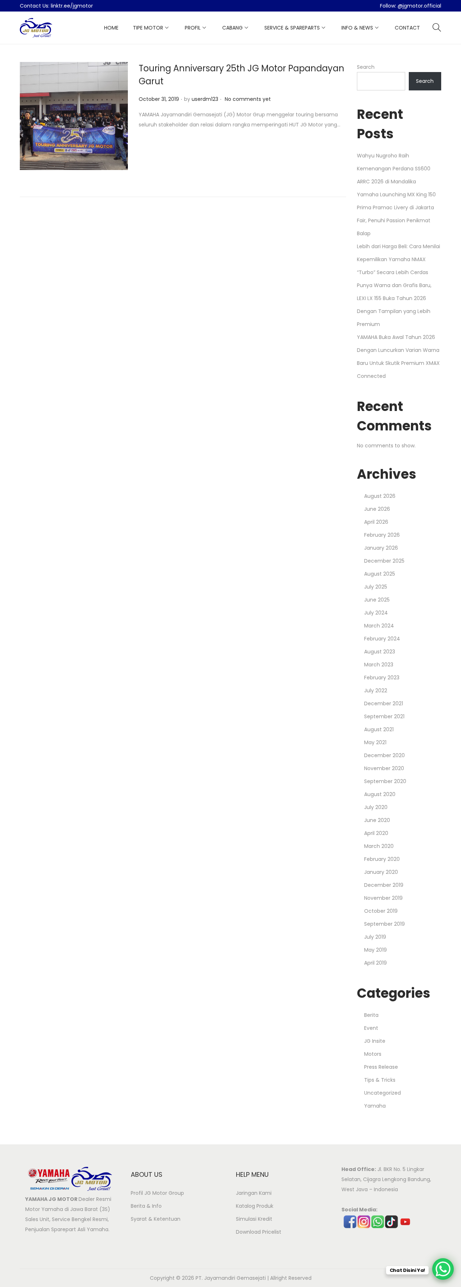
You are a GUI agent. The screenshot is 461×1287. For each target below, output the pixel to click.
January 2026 (381, 547)
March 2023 (378, 664)
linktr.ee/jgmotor (72, 5)
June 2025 (377, 599)
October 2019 (381, 911)
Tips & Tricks (379, 1079)
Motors (372, 1054)
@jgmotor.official (419, 5)
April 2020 (376, 833)
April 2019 (375, 962)
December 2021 (383, 703)
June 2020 (377, 820)
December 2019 (383, 885)
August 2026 (379, 496)
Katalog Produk (254, 1206)
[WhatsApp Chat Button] (443, 1269)
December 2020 (384, 755)
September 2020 (385, 781)
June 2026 (377, 509)
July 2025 (375, 586)
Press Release (381, 1067)
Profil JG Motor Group (157, 1193)
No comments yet (248, 99)
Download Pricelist (258, 1231)
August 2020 (379, 794)
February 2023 (381, 677)
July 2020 (376, 807)
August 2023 (379, 651)
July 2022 (375, 690)
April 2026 (376, 522)
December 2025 (384, 560)
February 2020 (382, 859)
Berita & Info (146, 1206)
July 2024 (376, 612)
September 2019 (384, 924)
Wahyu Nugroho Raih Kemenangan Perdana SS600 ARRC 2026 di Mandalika (393, 168)
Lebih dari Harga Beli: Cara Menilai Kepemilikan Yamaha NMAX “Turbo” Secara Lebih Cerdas (398, 259)
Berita (371, 1015)
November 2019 (383, 898)
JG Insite (374, 1041)
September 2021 (384, 716)
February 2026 (382, 535)
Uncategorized (382, 1092)
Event (371, 1028)
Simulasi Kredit (254, 1219)
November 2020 (384, 768)
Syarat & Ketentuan (155, 1219)
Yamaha (375, 1105)
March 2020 (379, 846)
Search (366, 67)
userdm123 (205, 99)
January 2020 (381, 872)
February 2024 (382, 638)
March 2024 (379, 625)
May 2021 (375, 742)
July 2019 (375, 936)
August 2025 (379, 573)
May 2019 (375, 949)
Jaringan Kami (254, 1193)
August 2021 (379, 729)
